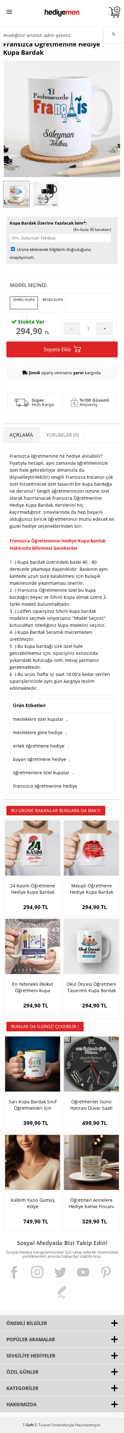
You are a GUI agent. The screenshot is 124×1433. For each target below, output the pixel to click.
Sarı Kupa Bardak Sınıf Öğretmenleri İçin (33, 1105)
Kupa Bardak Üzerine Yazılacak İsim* (48, 223)
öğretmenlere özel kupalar (41, 773)
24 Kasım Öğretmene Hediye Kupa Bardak (32, 889)
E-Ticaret (43, 1425)
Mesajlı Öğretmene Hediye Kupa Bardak (91, 889)
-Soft (29, 1425)
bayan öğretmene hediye (39, 759)
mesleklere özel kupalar (38, 719)
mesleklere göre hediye (38, 732)
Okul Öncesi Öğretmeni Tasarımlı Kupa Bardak (91, 987)
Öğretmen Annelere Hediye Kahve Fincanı (91, 1203)
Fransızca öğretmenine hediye (45, 786)
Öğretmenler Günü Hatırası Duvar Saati (91, 1105)
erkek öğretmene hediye (39, 746)
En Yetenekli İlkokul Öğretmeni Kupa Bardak (32, 987)
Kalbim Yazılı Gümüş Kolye (33, 1203)
